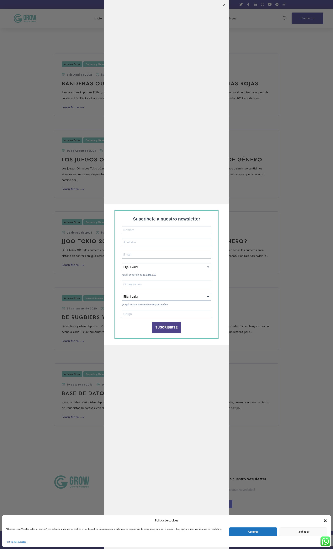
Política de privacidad (16, 542)
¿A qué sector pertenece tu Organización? (145, 304)
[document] (166, 274)
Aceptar (253, 532)
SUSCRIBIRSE (166, 327)
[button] (325, 521)
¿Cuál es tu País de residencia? (139, 275)
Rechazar (303, 532)
